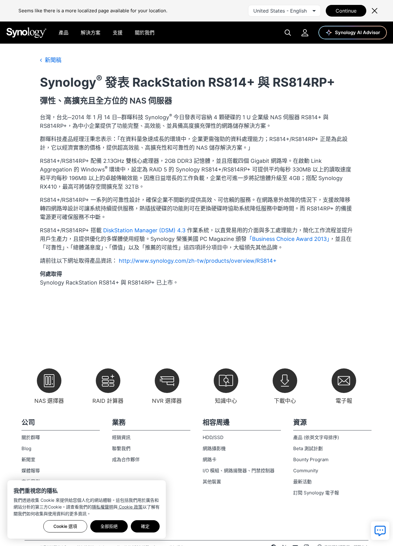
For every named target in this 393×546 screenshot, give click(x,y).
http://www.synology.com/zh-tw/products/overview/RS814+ (198, 260)
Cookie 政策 (130, 506)
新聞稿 (52, 60)
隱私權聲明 (102, 506)
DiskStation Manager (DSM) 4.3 (144, 230)
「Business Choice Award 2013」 (288, 239)
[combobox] (284, 11)
